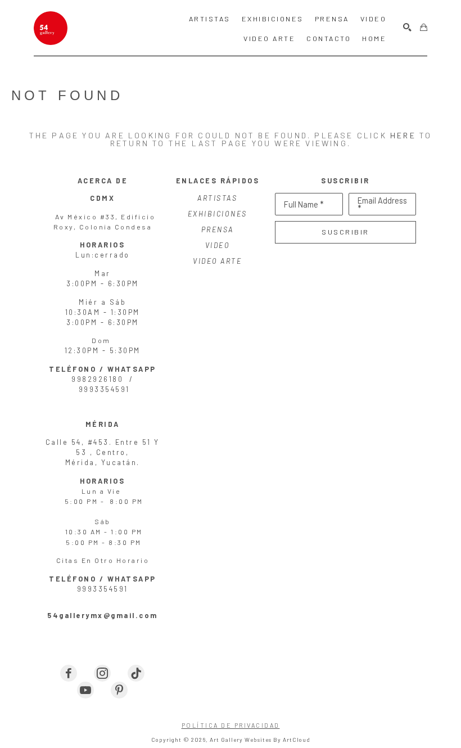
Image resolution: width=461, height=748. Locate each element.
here (403, 135)
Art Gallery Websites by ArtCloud (260, 739)
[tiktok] (136, 673)
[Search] (407, 28)
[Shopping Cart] (423, 28)
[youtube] (85, 690)
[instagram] (102, 673)
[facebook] (68, 673)
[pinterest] (119, 690)
